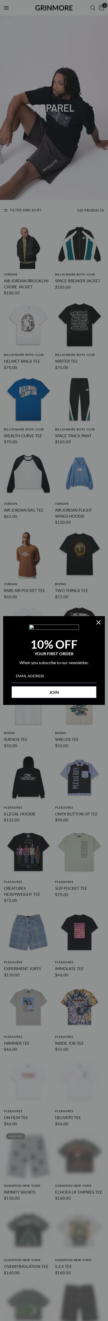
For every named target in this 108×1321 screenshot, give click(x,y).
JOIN (54, 692)
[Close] (98, 622)
